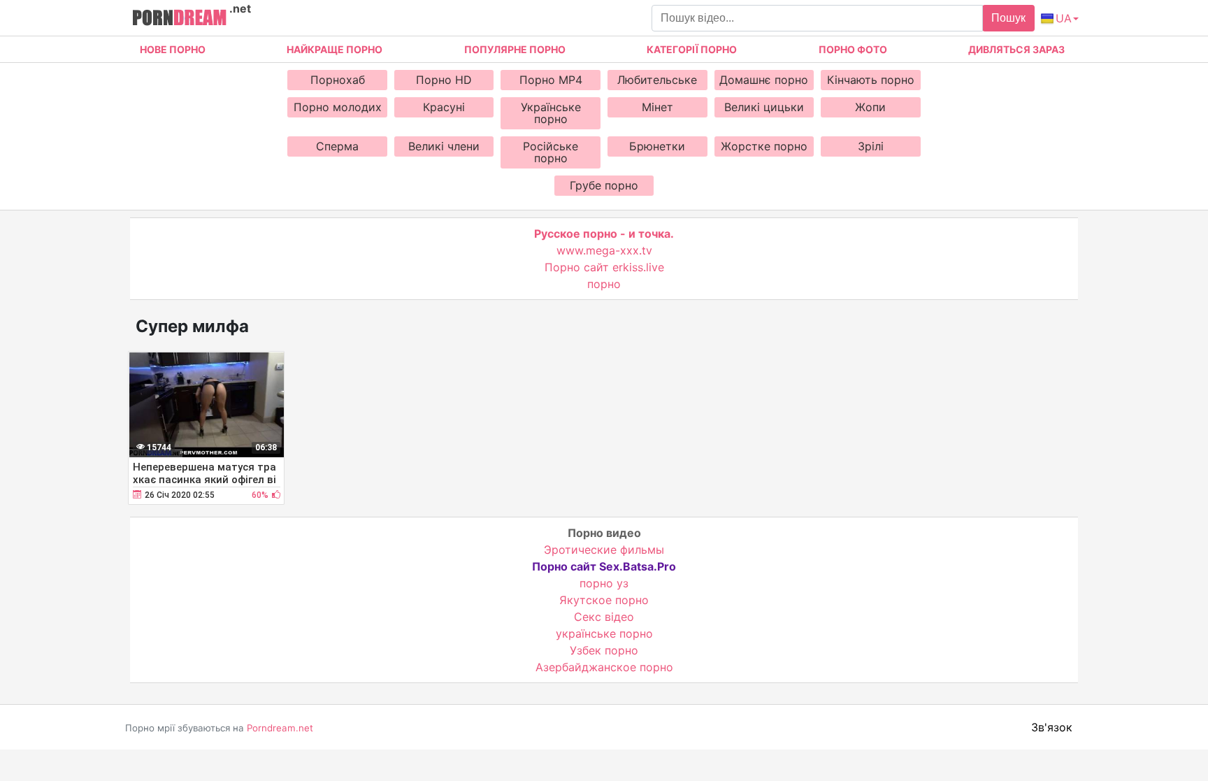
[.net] (179, 19)
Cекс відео (604, 617)
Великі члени (444, 146)
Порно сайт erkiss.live (604, 267)
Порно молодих (338, 107)
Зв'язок (1051, 727)
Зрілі (871, 146)
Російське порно (550, 152)
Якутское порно (604, 600)
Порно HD (444, 80)
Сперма (337, 146)
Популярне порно (515, 49)
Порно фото (853, 49)
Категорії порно (692, 49)
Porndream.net (280, 727)
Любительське (657, 80)
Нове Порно (173, 49)
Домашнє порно (763, 80)
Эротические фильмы (604, 550)
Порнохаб (337, 80)
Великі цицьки (764, 107)
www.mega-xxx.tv (604, 250)
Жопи (870, 107)
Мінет (657, 107)
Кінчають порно (870, 80)
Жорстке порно (764, 146)
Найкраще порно (334, 49)
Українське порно (551, 113)
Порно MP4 (550, 80)
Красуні (444, 107)
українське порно (604, 633)
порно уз (604, 583)
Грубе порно (604, 185)
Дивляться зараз (1016, 49)
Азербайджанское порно (604, 667)
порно (604, 284)
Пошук (1008, 18)
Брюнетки (657, 146)
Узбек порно (604, 650)
